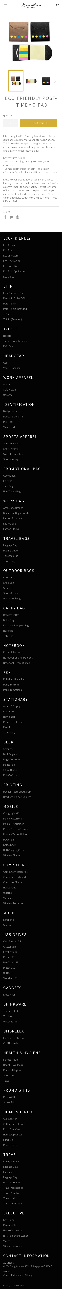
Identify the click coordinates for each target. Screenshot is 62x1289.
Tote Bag (8, 636)
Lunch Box (8, 1140)
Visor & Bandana (12, 368)
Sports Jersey (10, 459)
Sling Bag (8, 588)
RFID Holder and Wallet (15, 1235)
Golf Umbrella (10, 1043)
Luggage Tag (10, 1177)
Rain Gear (8, 346)
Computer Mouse (12, 882)
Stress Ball (9, 1102)
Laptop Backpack (12, 518)
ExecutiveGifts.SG (17, 1285)
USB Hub (8, 893)
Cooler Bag (9, 577)
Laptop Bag (9, 523)
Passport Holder (12, 1182)
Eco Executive (10, 266)
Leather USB (10, 952)
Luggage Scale (11, 1172)
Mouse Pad (9, 764)
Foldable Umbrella (13, 1038)
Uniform (7, 395)
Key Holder (9, 1220)
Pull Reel (8, 422)
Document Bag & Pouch (16, 513)
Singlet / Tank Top (13, 454)
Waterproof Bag (12, 598)
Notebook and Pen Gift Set (18, 657)
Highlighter (9, 716)
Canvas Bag (9, 475)
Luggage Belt (10, 1166)
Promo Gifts (9, 1097)
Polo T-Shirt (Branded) (15, 309)
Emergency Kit (11, 1161)
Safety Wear (10, 389)
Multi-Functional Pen (14, 679)
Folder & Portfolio (12, 652)
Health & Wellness (13, 1065)
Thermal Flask (10, 1011)
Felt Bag (7, 481)
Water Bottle (10, 1021)
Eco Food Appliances (14, 271)
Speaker (8, 925)
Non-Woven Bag (12, 491)
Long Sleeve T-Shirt (14, 293)
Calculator (9, 711)
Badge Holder (10, 411)
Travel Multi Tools (12, 1203)
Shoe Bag (8, 582)
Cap (5, 362)
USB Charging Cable (14, 850)
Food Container (11, 1129)
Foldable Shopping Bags (16, 625)
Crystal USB (9, 946)
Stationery (9, 732)
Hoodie (7, 335)
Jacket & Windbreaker (15, 341)
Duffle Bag (8, 620)
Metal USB (8, 957)
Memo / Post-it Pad (13, 722)
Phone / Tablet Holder (15, 834)
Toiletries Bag (10, 556)
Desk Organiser (11, 754)
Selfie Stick (9, 845)
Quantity (7, 115)
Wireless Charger (12, 855)
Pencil (6, 727)
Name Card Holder (13, 1230)
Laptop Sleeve (11, 529)
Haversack (8, 630)
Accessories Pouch (13, 508)
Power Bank (9, 839)
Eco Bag (7, 250)
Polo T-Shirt (9, 303)
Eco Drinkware (11, 255)
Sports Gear (9, 1075)
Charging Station (12, 813)
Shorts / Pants (10, 448)
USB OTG (8, 973)
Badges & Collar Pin (13, 416)
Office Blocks (10, 770)
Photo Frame (10, 1145)
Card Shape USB (12, 941)
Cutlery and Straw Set (15, 1124)
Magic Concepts (11, 759)
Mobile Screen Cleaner (15, 829)
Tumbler (8, 1016)
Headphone (9, 887)
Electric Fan (9, 994)
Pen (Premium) (11, 684)
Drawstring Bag (11, 615)
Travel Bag (9, 561)
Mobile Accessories (13, 818)
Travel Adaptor (11, 1193)
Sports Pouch (10, 593)
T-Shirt (7, 314)
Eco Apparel (9, 245)
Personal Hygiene (12, 1070)
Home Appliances (12, 1134)
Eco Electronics (11, 261)
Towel (6, 1080)
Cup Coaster (10, 1119)
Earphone (8, 919)
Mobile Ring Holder (13, 824)
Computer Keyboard (14, 877)
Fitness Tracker (11, 1059)
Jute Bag (8, 486)
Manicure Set (10, 1225)
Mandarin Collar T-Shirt (15, 298)
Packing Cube (10, 550)
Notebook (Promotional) (16, 663)
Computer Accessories (15, 872)
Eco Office (8, 276)
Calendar (8, 749)
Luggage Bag (10, 545)
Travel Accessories (13, 1187)
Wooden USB (10, 978)
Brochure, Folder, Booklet (17, 797)
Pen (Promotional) (13, 690)
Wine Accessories (12, 1246)
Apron (6, 384)
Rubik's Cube (10, 775)
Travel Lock (9, 1198)
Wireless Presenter (13, 903)
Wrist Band (9, 427)
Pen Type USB (11, 962)
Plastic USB (9, 967)
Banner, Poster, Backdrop (17, 791)
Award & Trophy (11, 706)
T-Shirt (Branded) (12, 319)
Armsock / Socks (12, 443)
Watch (6, 1241)
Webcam (8, 898)
